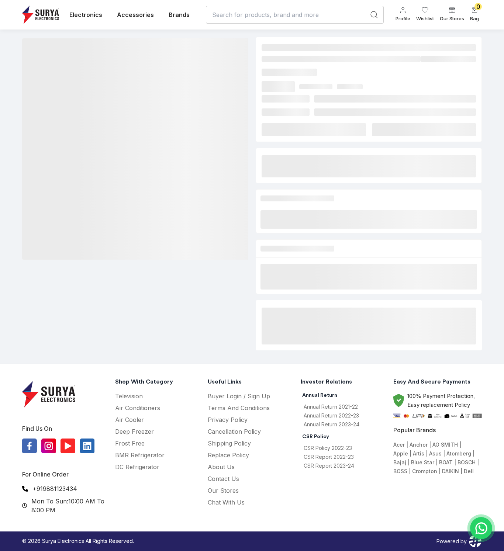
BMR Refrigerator (140, 455)
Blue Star (422, 462)
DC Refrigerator (137, 467)
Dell (469, 471)
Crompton (424, 471)
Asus (435, 453)
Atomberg (458, 453)
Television (129, 396)
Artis (418, 453)
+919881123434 (54, 488)
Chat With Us (226, 502)
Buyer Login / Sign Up (239, 396)
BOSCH (467, 462)
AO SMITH (445, 444)
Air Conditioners (137, 408)
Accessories (135, 14)
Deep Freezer (134, 431)
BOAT (446, 462)
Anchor (419, 444)
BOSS (400, 471)
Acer (399, 444)
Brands (179, 14)
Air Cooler (129, 419)
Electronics (85, 14)
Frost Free (130, 443)
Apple (400, 453)
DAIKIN (450, 471)
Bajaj (399, 462)
